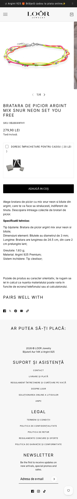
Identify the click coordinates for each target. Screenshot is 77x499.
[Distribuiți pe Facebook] (4, 311)
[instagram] (38, 491)
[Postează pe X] (10, 311)
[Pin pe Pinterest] (15, 311)
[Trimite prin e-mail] (21, 311)
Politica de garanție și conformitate (38, 444)
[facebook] (32, 491)
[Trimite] (54, 479)
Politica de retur (38, 432)
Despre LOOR (38, 389)
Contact (38, 370)
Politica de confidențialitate (38, 426)
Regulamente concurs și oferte (38, 438)
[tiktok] (44, 491)
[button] (27, 311)
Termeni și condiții (38, 420)
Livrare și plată (38, 376)
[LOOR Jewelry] (38, 14)
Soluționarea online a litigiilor (38, 395)
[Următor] (44, 94)
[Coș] (71, 14)
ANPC (39, 401)
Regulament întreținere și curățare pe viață (38, 383)
